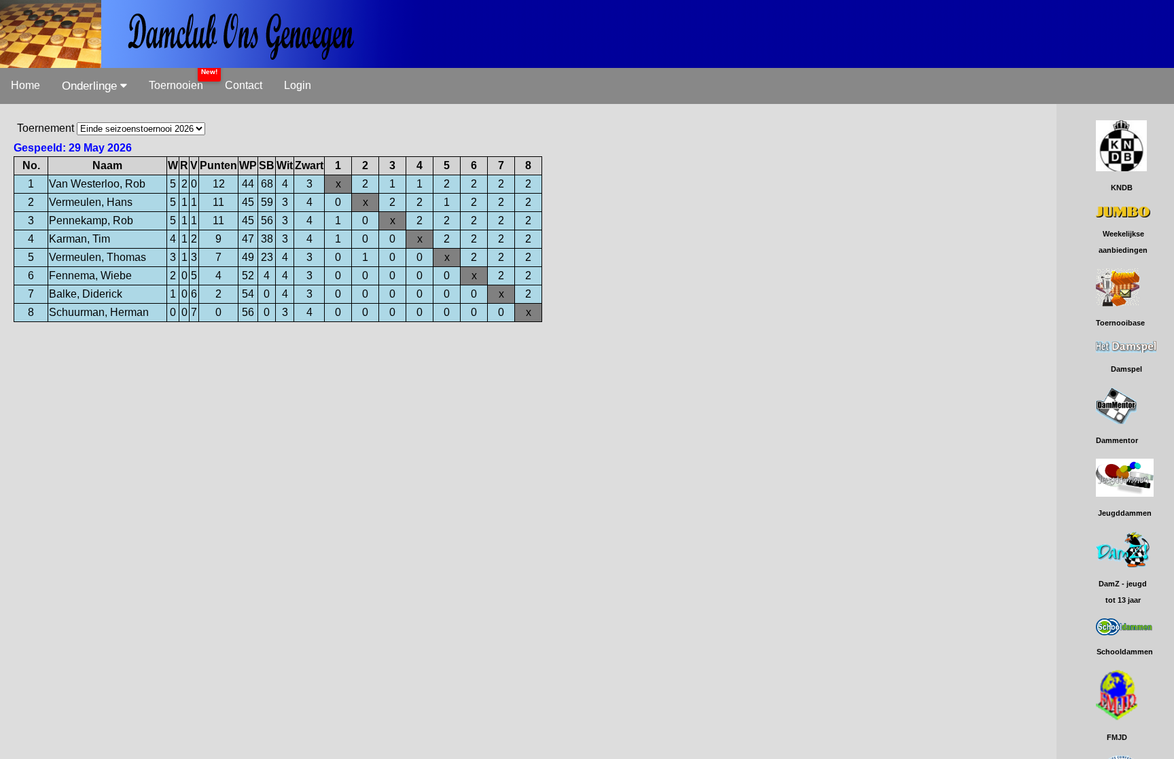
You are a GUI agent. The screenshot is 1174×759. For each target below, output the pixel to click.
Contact (243, 85)
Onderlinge (91, 86)
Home (25, 85)
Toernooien (176, 85)
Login (297, 85)
